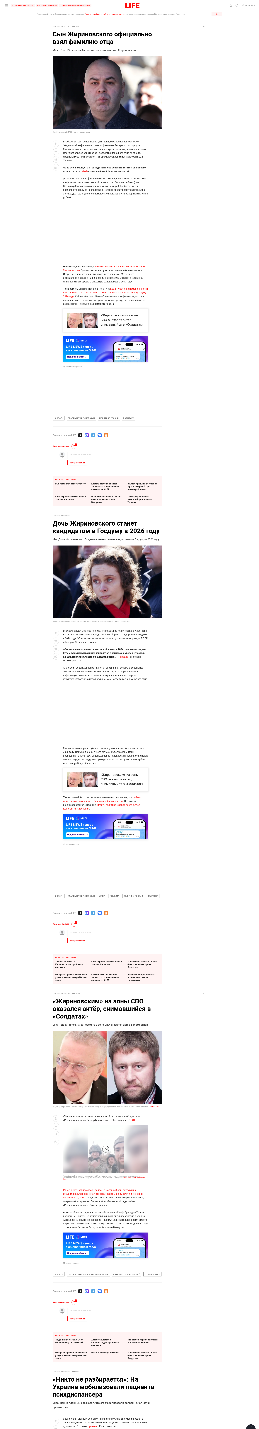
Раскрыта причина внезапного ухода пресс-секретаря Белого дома (71, 977)
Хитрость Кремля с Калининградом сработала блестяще (69, 964)
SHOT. (132, 1120)
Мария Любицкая (72, 844)
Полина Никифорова (74, 366)
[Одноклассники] (106, 435)
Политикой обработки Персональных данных (105, 14)
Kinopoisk (155, 1107)
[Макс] (86, 435)
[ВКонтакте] (99, 435)
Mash (85, 171)
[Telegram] (93, 435)
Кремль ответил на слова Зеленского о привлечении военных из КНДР (105, 486)
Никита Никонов (72, 1321)
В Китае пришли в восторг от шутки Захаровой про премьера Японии (142, 486)
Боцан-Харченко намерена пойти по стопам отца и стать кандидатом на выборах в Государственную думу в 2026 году (105, 292)
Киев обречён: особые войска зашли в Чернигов (70, 498)
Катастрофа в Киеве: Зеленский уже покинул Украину (139, 499)
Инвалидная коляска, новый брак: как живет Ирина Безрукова (105, 499)
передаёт (124, 656)
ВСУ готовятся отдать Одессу (70, 483)
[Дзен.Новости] (80, 435)
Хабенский (83, 808)
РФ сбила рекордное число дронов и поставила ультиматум (141, 977)
